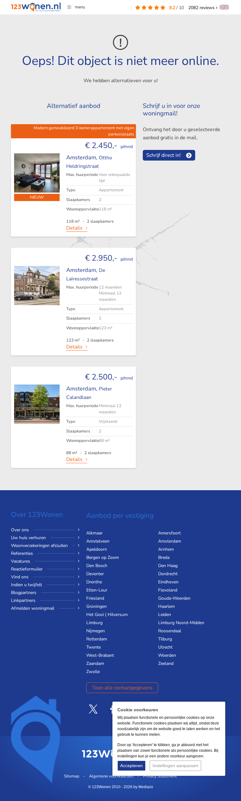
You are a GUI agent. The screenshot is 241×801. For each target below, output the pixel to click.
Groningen (96, 606)
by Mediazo (143, 787)
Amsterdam (169, 541)
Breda (163, 557)
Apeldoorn (96, 549)
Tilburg (165, 639)
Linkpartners (23, 600)
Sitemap (71, 776)
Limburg (94, 623)
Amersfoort (169, 533)
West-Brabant (100, 655)
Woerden (167, 655)
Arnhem (166, 549)
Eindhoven (168, 582)
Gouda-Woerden (174, 598)
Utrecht (165, 647)
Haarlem (166, 606)
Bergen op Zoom (102, 557)
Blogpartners (23, 593)
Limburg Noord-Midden (181, 623)
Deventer (95, 574)
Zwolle (93, 672)
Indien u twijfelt (26, 585)
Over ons (20, 530)
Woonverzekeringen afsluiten (39, 546)
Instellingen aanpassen (175, 765)
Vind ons (20, 577)
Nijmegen (95, 631)
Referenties (22, 553)
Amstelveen (98, 541)
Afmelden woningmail (32, 608)
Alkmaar (94, 533)
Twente (93, 647)
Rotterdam (96, 639)
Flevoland (167, 590)
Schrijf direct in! (163, 155)
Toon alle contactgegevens (122, 687)
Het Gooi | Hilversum (107, 615)
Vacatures (20, 561)
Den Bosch (96, 566)
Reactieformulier (27, 569)
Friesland (95, 598)
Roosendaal (169, 631)
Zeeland (166, 663)
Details (74, 228)
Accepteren (131, 765)
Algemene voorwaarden (111, 776)
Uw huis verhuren (28, 538)
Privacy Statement (160, 776)
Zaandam (95, 663)
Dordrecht (168, 574)
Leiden (164, 615)
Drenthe (94, 582)
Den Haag (168, 566)
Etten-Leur (96, 590)
